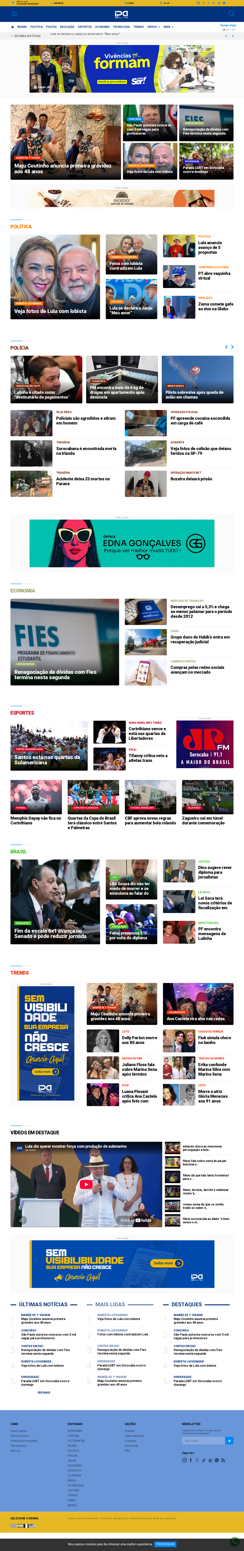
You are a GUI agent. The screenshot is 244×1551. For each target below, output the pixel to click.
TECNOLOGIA (121, 26)
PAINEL (72, 1500)
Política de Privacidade (24, 1440)
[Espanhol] (20, 1525)
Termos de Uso (19, 1435)
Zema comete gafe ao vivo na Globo (215, 306)
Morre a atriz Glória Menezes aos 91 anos (213, 1096)
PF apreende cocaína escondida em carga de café (200, 420)
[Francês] (26, 1525)
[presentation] (226, 346)
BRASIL (72, 1480)
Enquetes (130, 1440)
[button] (14, 13)
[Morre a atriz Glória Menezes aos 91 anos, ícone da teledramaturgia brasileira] (179, 1094)
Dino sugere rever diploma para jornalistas (215, 872)
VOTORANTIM (76, 1440)
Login (130, 3)
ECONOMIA (102, 26)
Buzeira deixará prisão (191, 479)
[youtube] (219, 3)
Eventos (130, 1430)
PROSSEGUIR (165, 1544)
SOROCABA (75, 1430)
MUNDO (72, 1505)
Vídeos (152, 26)
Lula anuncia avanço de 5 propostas (210, 247)
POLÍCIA (51, 26)
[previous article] (233, 36)
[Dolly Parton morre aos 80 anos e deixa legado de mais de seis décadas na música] (103, 1040)
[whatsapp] (224, 3)
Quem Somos (18, 1430)
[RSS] (223, 1460)
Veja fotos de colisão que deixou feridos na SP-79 (201, 451)
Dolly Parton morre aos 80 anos (139, 1040)
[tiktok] (213, 3)
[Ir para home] (13, 27)
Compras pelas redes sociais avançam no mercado (197, 670)
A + (165, 3)
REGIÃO (22, 26)
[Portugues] (13, 1525)
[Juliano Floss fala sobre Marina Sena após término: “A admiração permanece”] (103, 1067)
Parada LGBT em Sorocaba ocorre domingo (45, 1383)
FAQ (127, 1450)
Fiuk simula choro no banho (214, 1040)
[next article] (226, 36)
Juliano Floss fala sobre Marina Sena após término (139, 1069)
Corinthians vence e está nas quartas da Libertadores (147, 733)
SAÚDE (72, 1460)
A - (169, 3)
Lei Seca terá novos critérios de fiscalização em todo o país (215, 905)
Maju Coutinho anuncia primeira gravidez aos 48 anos (43, 1320)
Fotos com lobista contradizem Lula (122, 1334)
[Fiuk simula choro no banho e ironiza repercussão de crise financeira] (179, 1040)
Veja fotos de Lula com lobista (42, 1365)
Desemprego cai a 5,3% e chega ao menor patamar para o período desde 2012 (201, 611)
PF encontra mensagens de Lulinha (212, 934)
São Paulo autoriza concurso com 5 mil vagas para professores (94, 36)
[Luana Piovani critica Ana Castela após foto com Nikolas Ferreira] (103, 1094)
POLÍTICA (36, 26)
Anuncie (58, 3)
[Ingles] (33, 1525)
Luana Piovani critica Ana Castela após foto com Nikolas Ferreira (139, 1098)
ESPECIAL (74, 1435)
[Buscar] (232, 13)
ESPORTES (85, 26)
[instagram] (198, 3)
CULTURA (73, 1490)
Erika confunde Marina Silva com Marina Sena (214, 1069)
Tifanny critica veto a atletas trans (148, 758)
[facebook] (203, 3)
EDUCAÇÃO (67, 26)
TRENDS (138, 26)
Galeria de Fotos (134, 1435)
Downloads (131, 1445)
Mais (167, 26)
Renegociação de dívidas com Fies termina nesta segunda (45, 1351)
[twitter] (208, 3)
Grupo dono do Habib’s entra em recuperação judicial (200, 639)
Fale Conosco (18, 1445)
